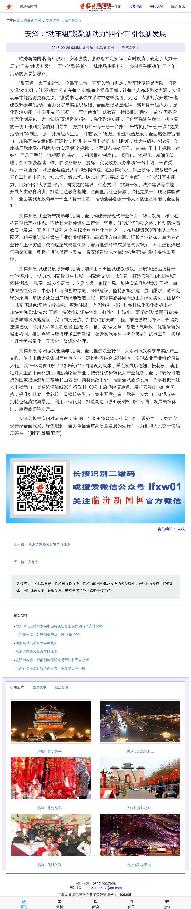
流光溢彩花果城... (140, 864)
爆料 (59, 906)
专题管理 (53, 20)
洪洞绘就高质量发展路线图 (49, 544)
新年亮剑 (72, 20)
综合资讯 (178, 6)
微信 (167, 906)
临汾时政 (114, 6)
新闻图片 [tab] (17, 686)
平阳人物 (157, 6)
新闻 (23, 906)
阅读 (95, 906)
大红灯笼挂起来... (140, 807)
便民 (131, 906)
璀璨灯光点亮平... (51, 751)
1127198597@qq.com (104, 887)
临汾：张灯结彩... (51, 807)
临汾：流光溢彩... (140, 751)
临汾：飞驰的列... (51, 864)
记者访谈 (135, 6)
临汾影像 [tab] (62, 686)
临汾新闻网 (32, 20)
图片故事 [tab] (39, 686)
